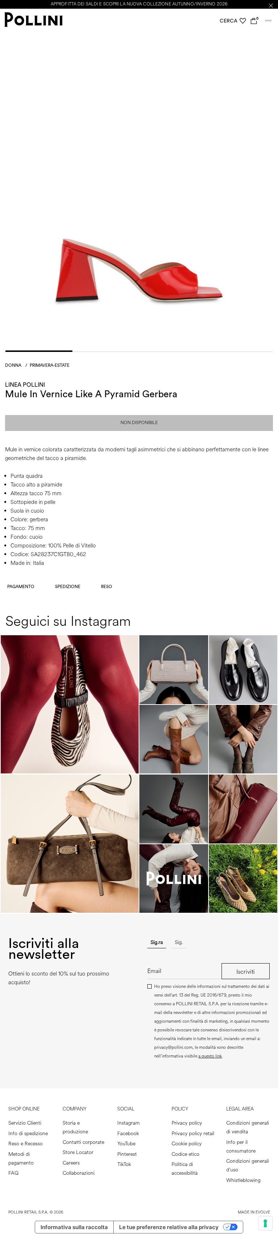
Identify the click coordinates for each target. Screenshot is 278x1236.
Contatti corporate (83, 1142)
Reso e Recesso (25, 1143)
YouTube (126, 1143)
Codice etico (185, 1154)
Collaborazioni (78, 1173)
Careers (71, 1162)
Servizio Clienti (24, 1123)
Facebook (128, 1133)
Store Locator (78, 1152)
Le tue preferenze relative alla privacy (169, 1227)
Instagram (128, 1123)
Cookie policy (187, 1143)
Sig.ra (157, 942)
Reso (106, 586)
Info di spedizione (28, 1133)
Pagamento (20, 586)
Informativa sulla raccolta (74, 1227)
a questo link (210, 1056)
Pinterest (127, 1154)
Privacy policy (187, 1123)
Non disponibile (139, 423)
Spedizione (67, 586)
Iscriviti (245, 972)
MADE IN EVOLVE (254, 1212)
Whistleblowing (243, 1180)
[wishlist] (242, 21)
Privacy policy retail (193, 1133)
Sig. (179, 942)
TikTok (124, 1164)
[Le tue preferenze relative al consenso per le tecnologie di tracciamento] (265, 1223)
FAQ (13, 1173)
